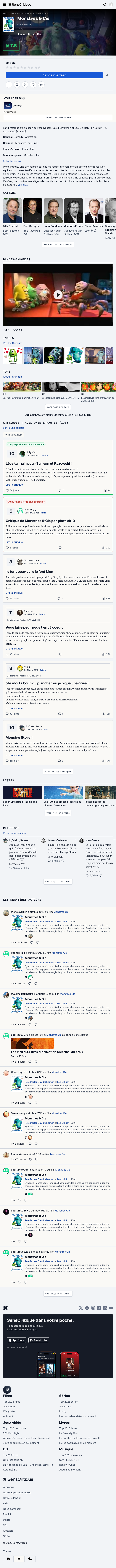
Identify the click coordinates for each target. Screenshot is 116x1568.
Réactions (11, 828)
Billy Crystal (10, 226)
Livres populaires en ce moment (77, 1442)
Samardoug (18, 1113)
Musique (66, 1449)
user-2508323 (19, 1251)
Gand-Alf (28, 611)
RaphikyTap (18, 952)
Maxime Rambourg (22, 993)
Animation (31, 136)
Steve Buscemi (94, 226)
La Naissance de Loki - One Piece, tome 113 (28, 1464)
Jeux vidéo (12, 1422)
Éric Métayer (31, 226)
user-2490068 (20, 1169)
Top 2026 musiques (70, 1455)
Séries (64, 1396)
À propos (8, 1487)
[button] (111, 4)
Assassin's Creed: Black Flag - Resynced (26, 1438)
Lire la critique (14, 484)
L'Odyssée (9, 1411)
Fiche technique (12, 161)
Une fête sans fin (13, 1459)
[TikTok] (99, 1309)
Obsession (9, 1406)
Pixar (36, 143)
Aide (5, 1503)
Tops (6, 371)
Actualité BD (10, 1469)
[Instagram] (93, 1309)
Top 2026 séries (68, 1401)
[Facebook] (87, 1309)
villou (27, 667)
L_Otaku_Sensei (34, 726)
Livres (64, 1422)
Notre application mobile (17, 1492)
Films (19, 13)
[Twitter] (81, 1309)
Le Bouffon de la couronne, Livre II (79, 1438)
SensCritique (8, 13)
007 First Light (11, 1433)
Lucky (62, 1411)
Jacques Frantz (73, 226)
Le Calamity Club (68, 1433)
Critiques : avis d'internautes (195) (35, 422)
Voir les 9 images (12, 343)
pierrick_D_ (30, 509)
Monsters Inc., (24, 143)
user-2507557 (19, 1210)
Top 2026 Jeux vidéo (15, 1428)
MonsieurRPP (19, 911)
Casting (9, 192)
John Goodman (53, 226)
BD (5, 1449)
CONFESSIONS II (69, 1459)
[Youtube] (111, 1309)
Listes (8, 780)
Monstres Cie (61, 911)
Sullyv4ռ (31, 452)
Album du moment (70, 1469)
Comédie (28, 13)
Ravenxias (17, 1154)
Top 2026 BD (10, 1455)
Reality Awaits (67, 1464)
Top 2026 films (11, 1401)
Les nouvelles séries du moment (77, 1416)
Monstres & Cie (41, 13)
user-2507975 (19, 1034)
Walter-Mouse (31, 560)
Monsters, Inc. (32, 155)
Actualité (8, 1416)
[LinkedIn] (105, 1309)
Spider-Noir (65, 1406)
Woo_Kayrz (18, 1072)
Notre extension (12, 1497)
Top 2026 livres (68, 1428)
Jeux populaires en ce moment (21, 1442)
